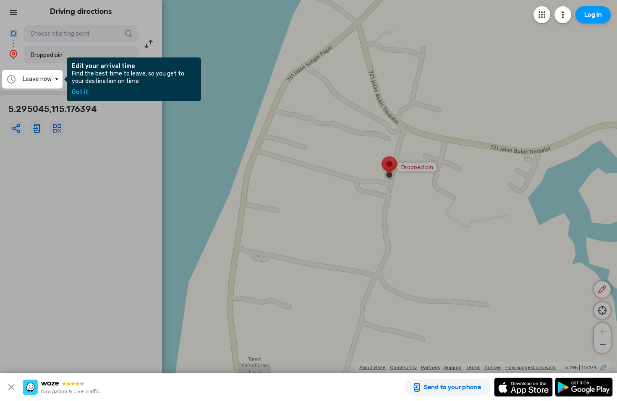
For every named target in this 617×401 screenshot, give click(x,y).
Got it (80, 92)
